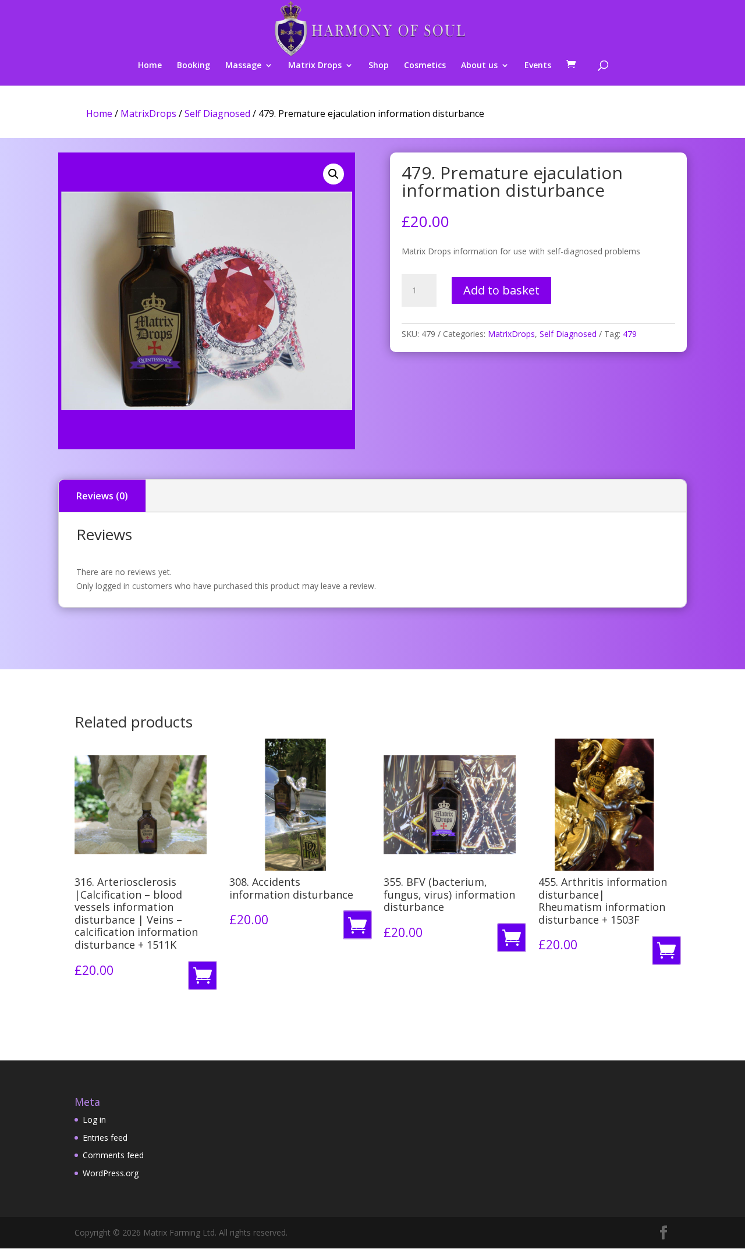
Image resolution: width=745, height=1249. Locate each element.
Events (537, 65)
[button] (333, 174)
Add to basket (501, 290)
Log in (94, 1119)
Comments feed (113, 1155)
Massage (243, 65)
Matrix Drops (315, 65)
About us (479, 65)
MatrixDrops (148, 113)
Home (150, 65)
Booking (193, 65)
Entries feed (105, 1137)
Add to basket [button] (204, 978)
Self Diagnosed (217, 113)
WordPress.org (111, 1173)
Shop (378, 65)
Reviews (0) (102, 495)
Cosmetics (425, 65)
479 (630, 333)
